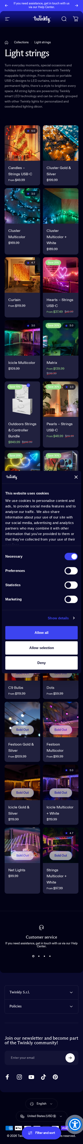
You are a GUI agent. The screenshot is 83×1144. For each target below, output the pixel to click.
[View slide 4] (50, 956)
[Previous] (6, 5)
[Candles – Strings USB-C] (22, 143)
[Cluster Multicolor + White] (60, 206)
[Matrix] (60, 338)
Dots (50, 688)
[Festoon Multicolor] (60, 719)
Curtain (14, 300)
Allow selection (41, 648)
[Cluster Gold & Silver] (60, 143)
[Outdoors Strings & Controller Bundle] (22, 399)
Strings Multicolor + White (57, 876)
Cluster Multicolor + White (57, 237)
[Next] (76, 5)
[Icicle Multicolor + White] (60, 782)
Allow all (41, 633)
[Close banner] (76, 477)
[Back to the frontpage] (6, 42)
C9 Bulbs (15, 688)
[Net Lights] (22, 845)
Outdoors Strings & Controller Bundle (22, 430)
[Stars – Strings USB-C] (22, 468)
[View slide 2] (39, 956)
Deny (41, 663)
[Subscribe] (70, 1057)
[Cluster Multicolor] (22, 206)
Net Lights (16, 870)
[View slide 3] (44, 956)
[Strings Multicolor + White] (60, 845)
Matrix (52, 363)
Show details (58, 618)
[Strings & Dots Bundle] (60, 468)
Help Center (46, 7)
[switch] (71, 570)
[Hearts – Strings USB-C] (60, 275)
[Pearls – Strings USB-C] (60, 399)
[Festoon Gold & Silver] (22, 719)
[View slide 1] (33, 956)
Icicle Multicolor (21, 363)
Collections (21, 42)
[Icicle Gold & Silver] (22, 782)
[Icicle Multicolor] (22, 338)
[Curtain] (22, 275)
